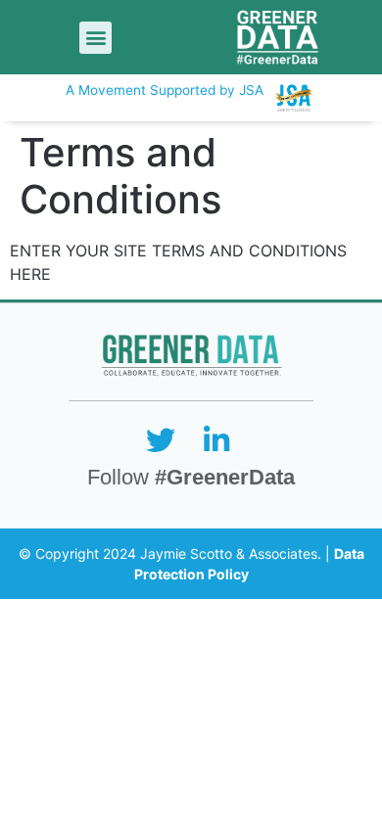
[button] (95, 38)
